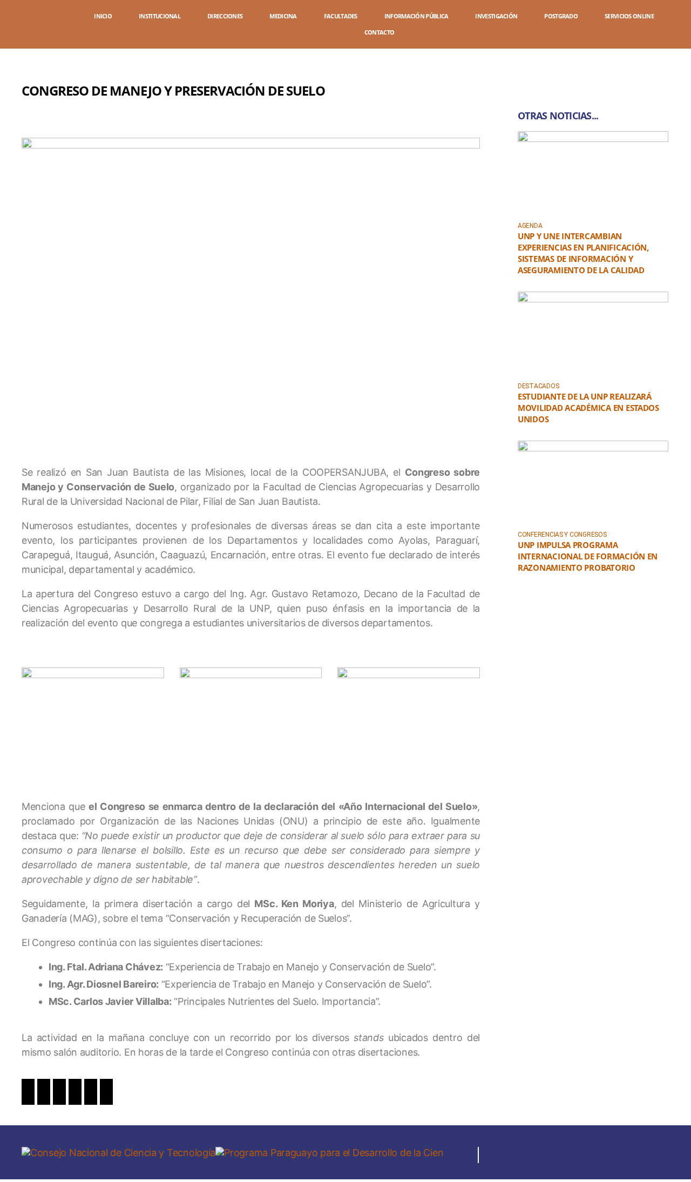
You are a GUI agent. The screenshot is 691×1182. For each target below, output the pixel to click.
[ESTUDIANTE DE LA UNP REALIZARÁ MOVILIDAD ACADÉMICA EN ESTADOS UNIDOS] (593, 334)
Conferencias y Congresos (562, 534)
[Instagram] (563, 1155)
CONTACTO (379, 32)
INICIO (103, 16)
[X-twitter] (592, 1155)
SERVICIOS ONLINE (629, 16)
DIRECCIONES (224, 16)
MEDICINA (282, 16)
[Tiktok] (651, 1155)
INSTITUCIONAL (159, 16)
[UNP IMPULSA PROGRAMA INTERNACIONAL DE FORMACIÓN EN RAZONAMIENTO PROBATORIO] (593, 483)
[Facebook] (533, 1155)
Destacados (538, 386)
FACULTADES (340, 16)
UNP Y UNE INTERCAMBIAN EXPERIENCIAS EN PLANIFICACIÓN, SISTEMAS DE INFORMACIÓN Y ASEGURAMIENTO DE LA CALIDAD (583, 253)
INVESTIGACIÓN (496, 16)
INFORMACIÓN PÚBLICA (416, 16)
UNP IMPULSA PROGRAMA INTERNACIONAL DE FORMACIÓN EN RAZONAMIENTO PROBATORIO (588, 556)
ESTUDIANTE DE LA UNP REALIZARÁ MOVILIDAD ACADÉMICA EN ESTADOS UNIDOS (588, 407)
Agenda (530, 225)
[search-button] (674, 26)
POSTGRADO (561, 16)
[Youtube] (621, 1155)
